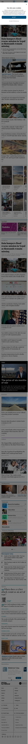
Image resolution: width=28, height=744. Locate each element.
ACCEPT (14, 17)
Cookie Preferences (14, 21)
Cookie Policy (21, 14)
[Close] (26, 4)
